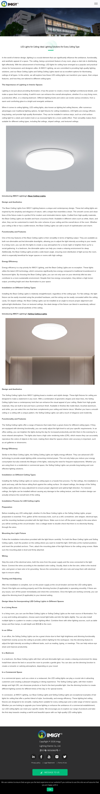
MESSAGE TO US (51, 772)
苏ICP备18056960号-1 (50, 750)
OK (50, 789)
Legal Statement (49, 763)
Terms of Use (62, 763)
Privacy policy (35, 763)
